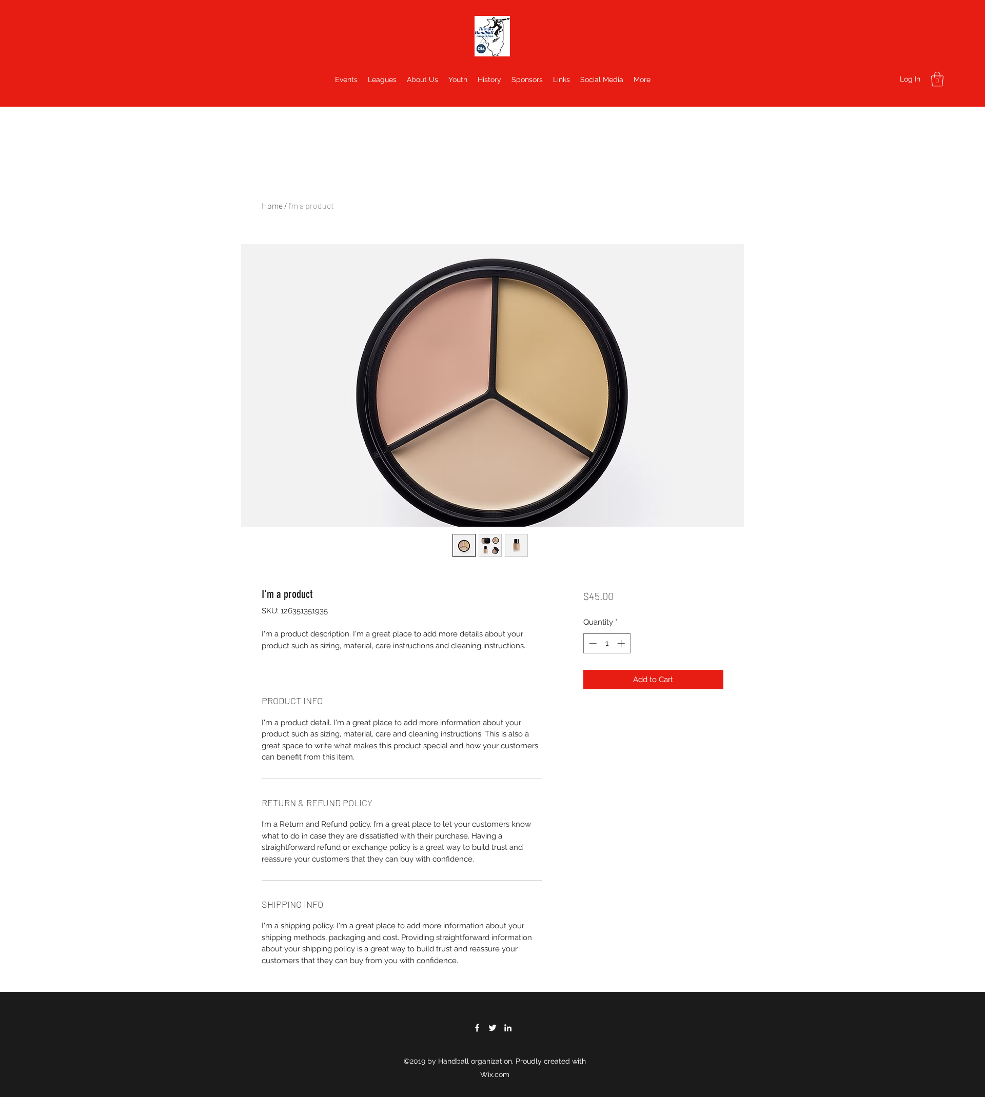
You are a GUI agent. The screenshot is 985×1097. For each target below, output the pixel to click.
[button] (937, 79)
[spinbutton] (606, 643)
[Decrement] (592, 643)
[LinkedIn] (508, 1028)
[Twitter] (492, 1028)
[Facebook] (477, 1028)
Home (272, 205)
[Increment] (622, 643)
